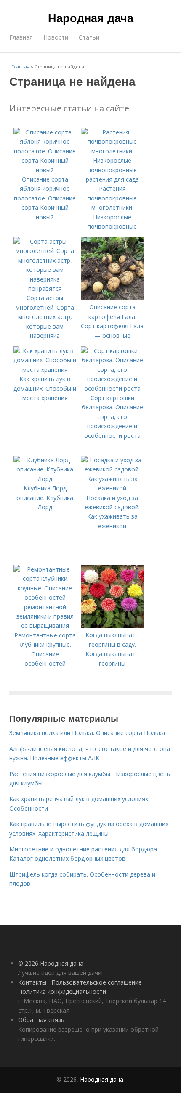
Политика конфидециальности (62, 992)
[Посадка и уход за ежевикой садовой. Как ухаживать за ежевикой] (112, 488)
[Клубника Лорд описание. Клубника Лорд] (45, 479)
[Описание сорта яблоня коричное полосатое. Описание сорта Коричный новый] (45, 170)
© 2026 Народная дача (50, 963)
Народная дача (90, 18)
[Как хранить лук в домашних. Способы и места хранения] (45, 370)
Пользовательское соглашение (96, 982)
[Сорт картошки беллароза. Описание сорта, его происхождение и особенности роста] (112, 388)
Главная (21, 37)
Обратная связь (41, 1020)
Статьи (89, 37)
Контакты (32, 982)
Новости (55, 37)
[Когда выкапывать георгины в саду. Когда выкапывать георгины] (112, 625)
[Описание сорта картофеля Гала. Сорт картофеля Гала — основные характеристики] (112, 298)
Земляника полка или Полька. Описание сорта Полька (87, 733)
